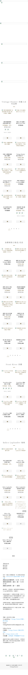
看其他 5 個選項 (7, 132)
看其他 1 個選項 (7, 391)
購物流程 (5, 568)
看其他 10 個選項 (20, 216)
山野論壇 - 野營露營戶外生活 (16, 636)
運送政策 (5, 567)
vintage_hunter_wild (12, 634)
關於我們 (5, 565)
